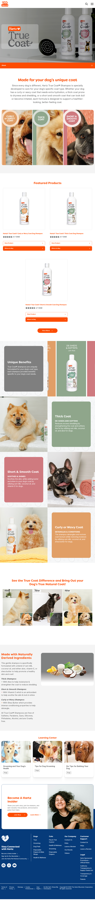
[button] (24, 248)
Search (86, 4)
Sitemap (20, 887)
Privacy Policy (11, 887)
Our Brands (68, 850)
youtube (14, 865)
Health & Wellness (39, 858)
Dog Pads (36, 846)
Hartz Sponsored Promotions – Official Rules (86, 860)
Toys (35, 840)
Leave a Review (70, 846)
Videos (67, 853)
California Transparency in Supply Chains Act (86, 868)
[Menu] (92, 4)
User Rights (39, 887)
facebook (3, 865)
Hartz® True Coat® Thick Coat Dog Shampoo (66, 233)
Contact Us (68, 840)
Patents (82, 879)
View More (46, 330)
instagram (9, 865)
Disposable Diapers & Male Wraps (38, 852)
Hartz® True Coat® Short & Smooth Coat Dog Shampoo (46, 305)
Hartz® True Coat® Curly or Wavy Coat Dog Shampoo (23, 233)
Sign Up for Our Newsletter (9, 856)
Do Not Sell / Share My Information (51, 887)
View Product (9, 243)
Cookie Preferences (29, 887)
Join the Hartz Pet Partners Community (14, 858)
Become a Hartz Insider (8, 853)
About (4, 65)
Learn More (34, 815)
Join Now (17, 815)
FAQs (66, 843)
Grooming (36, 843)
